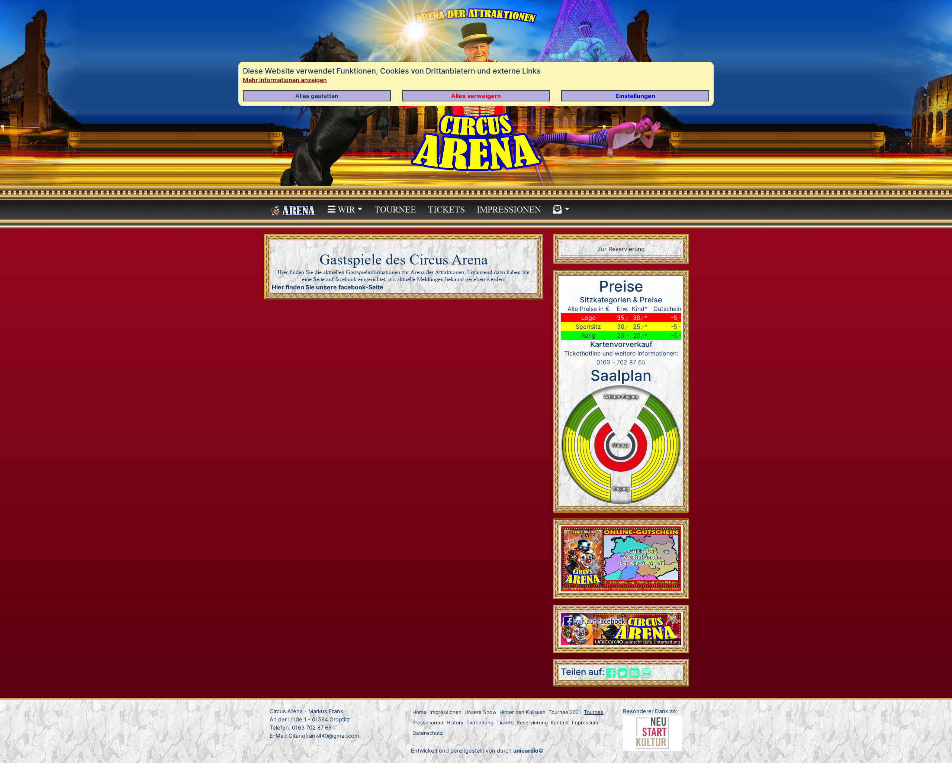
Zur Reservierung (621, 249)
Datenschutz (427, 733)
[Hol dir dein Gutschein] (621, 558)
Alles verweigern (476, 96)
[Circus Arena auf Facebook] (621, 628)
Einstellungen (635, 96)
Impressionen (509, 210)
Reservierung (532, 722)
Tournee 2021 (565, 712)
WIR (345, 210)
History (455, 722)
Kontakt (560, 722)
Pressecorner (428, 722)
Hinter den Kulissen (522, 712)
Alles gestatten (316, 96)
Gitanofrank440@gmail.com (324, 736)
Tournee (395, 210)
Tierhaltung (479, 722)
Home (419, 712)
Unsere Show (480, 712)
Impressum (585, 722)
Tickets (446, 210)
